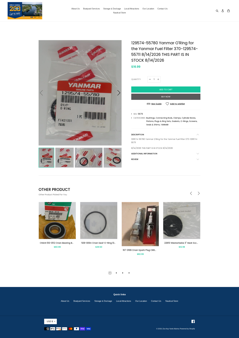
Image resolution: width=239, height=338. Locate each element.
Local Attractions (123, 301)
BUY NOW (165, 96)
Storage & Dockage (103, 301)
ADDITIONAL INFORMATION (144, 153)
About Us (65, 301)
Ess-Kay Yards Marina (171, 329)
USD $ (50, 321)
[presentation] (191, 193)
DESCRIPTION (137, 134)
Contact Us (156, 301)
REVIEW (134, 159)
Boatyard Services (81, 301)
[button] (119, 93)
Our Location (141, 301)
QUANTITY (136, 79)
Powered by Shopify (187, 329)
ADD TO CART (165, 89)
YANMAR (164, 124)
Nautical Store (171, 301)
